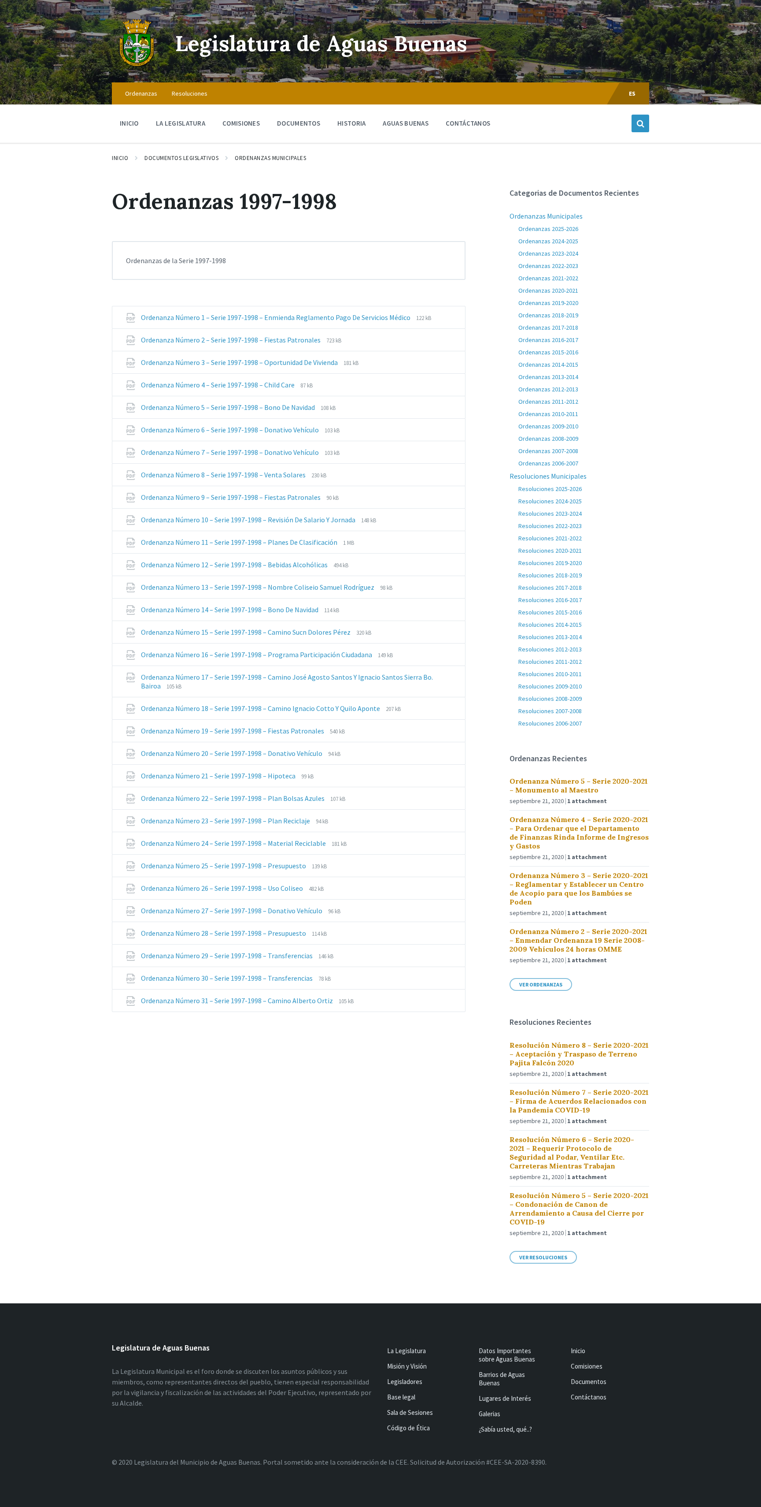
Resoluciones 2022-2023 (550, 526)
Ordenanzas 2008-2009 (548, 439)
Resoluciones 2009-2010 (550, 686)
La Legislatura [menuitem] (180, 123)
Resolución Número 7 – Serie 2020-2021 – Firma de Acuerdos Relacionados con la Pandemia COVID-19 (579, 1101)
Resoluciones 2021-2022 (550, 538)
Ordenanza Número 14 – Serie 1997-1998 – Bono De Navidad (230, 609)
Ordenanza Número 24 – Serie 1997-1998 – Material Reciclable (234, 843)
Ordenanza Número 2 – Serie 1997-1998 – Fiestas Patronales (231, 339)
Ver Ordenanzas (540, 984)
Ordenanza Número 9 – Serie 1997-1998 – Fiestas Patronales (231, 497)
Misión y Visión (407, 1366)
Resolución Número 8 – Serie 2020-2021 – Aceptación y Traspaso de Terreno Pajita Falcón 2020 (579, 1054)
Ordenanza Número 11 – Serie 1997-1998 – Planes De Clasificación (240, 542)
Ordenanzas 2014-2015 (548, 364)
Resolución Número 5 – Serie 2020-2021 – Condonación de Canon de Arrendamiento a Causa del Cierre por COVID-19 (579, 1208)
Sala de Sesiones (410, 1412)
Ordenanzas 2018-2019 (548, 315)
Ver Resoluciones (543, 1257)
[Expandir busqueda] (640, 123)
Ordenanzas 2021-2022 (548, 278)
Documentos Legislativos (181, 158)
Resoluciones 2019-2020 (550, 563)
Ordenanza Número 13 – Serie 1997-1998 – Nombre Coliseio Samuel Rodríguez (258, 587)
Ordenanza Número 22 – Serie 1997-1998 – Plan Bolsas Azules (233, 798)
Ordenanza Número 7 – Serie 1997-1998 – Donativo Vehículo (230, 452)
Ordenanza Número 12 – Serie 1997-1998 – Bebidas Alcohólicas (235, 564)
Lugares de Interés (505, 1398)
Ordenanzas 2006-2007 (548, 463)
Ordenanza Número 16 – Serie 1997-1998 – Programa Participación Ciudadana (257, 654)
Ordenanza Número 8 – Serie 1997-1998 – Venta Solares (224, 474)
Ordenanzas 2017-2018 (548, 327)
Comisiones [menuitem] (241, 123)
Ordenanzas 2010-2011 (548, 414)
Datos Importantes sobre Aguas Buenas (507, 1355)
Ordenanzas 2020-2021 (548, 290)
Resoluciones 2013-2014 (550, 637)
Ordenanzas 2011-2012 (548, 402)
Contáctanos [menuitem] (468, 123)
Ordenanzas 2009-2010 (548, 426)
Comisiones (586, 1366)
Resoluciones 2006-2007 (550, 723)
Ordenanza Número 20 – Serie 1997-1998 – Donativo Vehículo (232, 753)
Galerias (489, 1414)
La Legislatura (406, 1351)
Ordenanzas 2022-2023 (548, 266)
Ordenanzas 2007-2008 (548, 451)
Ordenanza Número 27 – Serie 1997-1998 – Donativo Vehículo (232, 910)
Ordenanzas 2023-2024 (548, 253)
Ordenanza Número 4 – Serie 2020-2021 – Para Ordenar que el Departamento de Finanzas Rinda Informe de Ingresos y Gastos (579, 832)
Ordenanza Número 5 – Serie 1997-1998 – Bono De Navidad (228, 407)
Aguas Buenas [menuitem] (406, 123)
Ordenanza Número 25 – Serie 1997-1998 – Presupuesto (224, 865)
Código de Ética (408, 1428)
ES (632, 93)
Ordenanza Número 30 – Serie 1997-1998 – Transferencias (227, 978)
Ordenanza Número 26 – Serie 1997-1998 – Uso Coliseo (222, 888)
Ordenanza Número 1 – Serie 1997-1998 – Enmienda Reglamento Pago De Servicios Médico (276, 317)
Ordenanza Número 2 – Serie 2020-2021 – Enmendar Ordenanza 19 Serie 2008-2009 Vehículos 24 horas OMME (578, 940)
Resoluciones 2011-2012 (550, 662)
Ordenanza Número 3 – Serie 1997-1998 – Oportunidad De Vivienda (240, 362)
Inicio (120, 158)
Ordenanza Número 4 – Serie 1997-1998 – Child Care (218, 384)
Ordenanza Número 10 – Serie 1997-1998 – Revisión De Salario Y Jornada (249, 519)
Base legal (401, 1397)
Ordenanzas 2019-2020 (548, 303)
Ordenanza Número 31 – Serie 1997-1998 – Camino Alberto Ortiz (237, 1000)
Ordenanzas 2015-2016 (548, 352)
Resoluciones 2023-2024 (550, 513)
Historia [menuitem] (351, 123)
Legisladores (404, 1381)
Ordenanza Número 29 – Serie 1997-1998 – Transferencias (227, 955)
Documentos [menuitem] (298, 123)
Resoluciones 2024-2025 (550, 501)
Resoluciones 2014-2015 (550, 625)
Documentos (588, 1381)
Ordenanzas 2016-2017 (548, 340)
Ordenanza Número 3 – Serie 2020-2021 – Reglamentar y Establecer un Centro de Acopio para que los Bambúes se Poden (579, 888)
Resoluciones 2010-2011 (550, 674)
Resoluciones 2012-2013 (550, 649)
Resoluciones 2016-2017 (550, 600)
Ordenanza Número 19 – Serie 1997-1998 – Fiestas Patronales (233, 730)
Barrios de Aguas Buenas (502, 1378)
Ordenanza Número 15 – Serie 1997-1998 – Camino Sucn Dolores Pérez (246, 632)
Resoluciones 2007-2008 (550, 711)
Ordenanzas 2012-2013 (548, 389)
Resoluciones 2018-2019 (550, 575)
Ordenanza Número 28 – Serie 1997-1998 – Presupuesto (224, 933)
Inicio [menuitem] (129, 123)
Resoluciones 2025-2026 (550, 489)
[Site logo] (137, 65)
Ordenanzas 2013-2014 (548, 377)
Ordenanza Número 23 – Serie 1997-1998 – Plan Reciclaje (226, 820)
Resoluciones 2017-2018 (550, 588)
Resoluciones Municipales (548, 476)
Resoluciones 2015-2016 (550, 612)
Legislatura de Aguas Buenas (321, 43)
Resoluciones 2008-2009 (550, 699)
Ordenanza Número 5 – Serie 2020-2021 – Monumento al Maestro (579, 785)
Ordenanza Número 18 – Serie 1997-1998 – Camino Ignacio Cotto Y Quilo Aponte (261, 708)
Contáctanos (588, 1397)
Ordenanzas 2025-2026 (548, 229)
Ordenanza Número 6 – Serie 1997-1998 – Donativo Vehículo (230, 429)
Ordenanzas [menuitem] (141, 93)
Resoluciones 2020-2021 (550, 550)
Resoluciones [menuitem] (189, 93)
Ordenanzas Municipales (270, 158)
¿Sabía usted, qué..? (505, 1429)
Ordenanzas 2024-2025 (548, 241)
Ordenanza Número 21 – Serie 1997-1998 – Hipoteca (219, 775)
